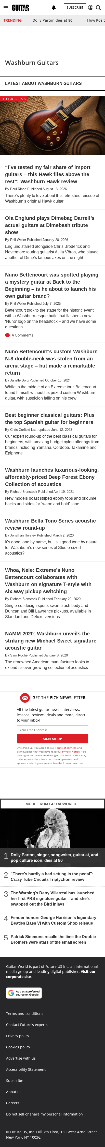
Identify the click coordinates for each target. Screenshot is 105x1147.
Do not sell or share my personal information (44, 1114)
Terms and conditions (24, 1013)
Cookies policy (18, 1047)
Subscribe (75, 7)
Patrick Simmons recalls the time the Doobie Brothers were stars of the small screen (53, 939)
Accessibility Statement (26, 1069)
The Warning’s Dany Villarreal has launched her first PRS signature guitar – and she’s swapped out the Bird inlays (53, 898)
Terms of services (66, 748)
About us (13, 1091)
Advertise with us (21, 1058)
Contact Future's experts (27, 1024)
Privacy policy (17, 1035)
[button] (6, 7)
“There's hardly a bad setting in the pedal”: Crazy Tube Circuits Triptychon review (52, 877)
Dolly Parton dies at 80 (52, 20)
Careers (12, 1102)
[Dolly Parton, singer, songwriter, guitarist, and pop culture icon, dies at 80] (52, 837)
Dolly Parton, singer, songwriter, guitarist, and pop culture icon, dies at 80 (54, 858)
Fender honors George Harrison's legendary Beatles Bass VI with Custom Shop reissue (53, 920)
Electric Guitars (14, 99)
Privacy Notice (71, 751)
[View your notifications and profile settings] (54, 8)
